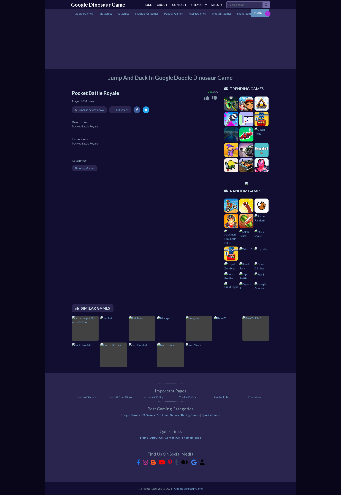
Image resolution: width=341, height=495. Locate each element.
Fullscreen (122, 109)
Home (148, 4)
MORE (258, 12)
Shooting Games (85, 168)
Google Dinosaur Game (98, 5)
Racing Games (190, 415)
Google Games (130, 415)
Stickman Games (168, 415)
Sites (215, 4)
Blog (198, 437)
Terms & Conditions (120, 397)
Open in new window (91, 109)
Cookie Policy (187, 397)
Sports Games (211, 415)
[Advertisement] (170, 44)
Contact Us (221, 397)
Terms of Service (86, 397)
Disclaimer (254, 397)
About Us (156, 437)
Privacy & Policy (154, 397)
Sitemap (197, 4)
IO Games (148, 415)
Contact (179, 4)
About (162, 4)
